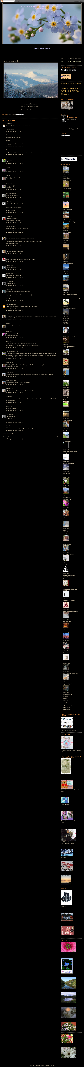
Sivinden (8, 273)
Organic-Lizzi (66, 211)
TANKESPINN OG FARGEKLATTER (67, 498)
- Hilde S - (65, 358)
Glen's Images (66, 632)
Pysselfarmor (9, 425)
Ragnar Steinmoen (10, 380)
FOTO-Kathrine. (67, 410)
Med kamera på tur (67, 694)
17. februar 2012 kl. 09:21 (14, 368)
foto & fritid (65, 273)
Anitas (64, 530)
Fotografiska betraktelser (69, 575)
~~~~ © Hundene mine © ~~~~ (70, 673)
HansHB (8, 216)
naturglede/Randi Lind (11, 351)
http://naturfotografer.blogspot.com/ (69, 128)
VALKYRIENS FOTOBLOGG (70, 554)
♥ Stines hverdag (67, 379)
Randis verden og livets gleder (70, 611)
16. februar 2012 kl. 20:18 (14, 232)
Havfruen (8, 235)
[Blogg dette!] (19, 114)
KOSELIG (65, 322)
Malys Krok (65, 430)
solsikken (65, 166)
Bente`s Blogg (66, 707)
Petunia (65, 487)
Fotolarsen (65, 325)
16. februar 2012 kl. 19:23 (14, 146)
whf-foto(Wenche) (67, 441)
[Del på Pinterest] (23, 114)
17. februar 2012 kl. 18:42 (14, 410)
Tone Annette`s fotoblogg (69, 336)
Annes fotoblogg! (67, 180)
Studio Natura (66, 703)
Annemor (8, 183)
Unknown (8, 123)
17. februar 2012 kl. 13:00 (14, 384)
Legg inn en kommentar (8, 433)
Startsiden (30, 436)
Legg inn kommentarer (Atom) (16, 439)
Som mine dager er (67, 533)
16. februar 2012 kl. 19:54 (14, 197)
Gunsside (65, 696)
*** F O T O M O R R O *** (69, 601)
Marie (7, 249)
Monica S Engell (10, 304)
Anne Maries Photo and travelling (71, 298)
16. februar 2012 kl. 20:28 (14, 253)
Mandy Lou (8, 362)
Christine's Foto (67, 318)
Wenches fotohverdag (68, 463)
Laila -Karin (8, 281)
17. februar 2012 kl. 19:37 (14, 422)
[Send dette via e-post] (17, 114)
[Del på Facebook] (22, 114)
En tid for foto (66, 663)
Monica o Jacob (10, 226)
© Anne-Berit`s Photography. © (42, 7)
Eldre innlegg (55, 436)
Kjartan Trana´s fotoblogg (69, 222)
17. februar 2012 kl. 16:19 (14, 402)
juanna (7, 341)
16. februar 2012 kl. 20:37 (14, 261)
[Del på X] (20, 114)
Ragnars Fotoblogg (67, 705)
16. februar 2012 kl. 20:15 (14, 222)
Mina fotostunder (10, 193)
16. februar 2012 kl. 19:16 (14, 131)
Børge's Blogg (66, 389)
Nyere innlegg (5, 436)
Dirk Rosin (65, 201)
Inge (7, 175)
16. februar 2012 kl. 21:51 (14, 300)
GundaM (8, 289)
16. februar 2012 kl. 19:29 (14, 154)
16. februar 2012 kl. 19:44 (14, 180)
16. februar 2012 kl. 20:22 (14, 245)
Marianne (8, 157)
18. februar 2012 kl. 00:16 (14, 430)
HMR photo (65, 284)
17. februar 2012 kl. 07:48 (14, 337)
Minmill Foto (66, 652)
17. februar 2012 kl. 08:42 (14, 359)
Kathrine (8, 331)
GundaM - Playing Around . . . (70, 308)
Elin (64, 578)
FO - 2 (64, 399)
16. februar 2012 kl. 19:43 (14, 164)
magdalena (65, 700)
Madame (8, 257)
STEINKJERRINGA (67, 420)
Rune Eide (8, 372)
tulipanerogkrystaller (68, 684)
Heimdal (65, 242)
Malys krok (8, 388)
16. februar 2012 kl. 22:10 (14, 320)
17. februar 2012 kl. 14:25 (14, 393)
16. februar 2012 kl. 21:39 (14, 277)
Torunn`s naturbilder (68, 565)
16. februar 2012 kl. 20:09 (14, 212)
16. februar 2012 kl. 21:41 (14, 285)
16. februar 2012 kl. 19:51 (14, 189)
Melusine (8, 406)
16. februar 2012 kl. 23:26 (14, 328)
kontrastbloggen (67, 544)
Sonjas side (66, 520)
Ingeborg (8, 265)
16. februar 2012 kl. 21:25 (14, 269)
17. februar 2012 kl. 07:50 (14, 347)
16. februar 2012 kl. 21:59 (14, 310)
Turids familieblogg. (68, 263)
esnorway (65, 642)
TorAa (7, 323)
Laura (7, 167)
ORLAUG (65, 509)
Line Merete (9, 314)
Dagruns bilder (66, 709)
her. (38, 109)
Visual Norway (66, 473)
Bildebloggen (66, 177)
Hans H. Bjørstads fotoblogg (70, 294)
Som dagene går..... (68, 190)
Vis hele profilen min (71, 119)
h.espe (7, 201)
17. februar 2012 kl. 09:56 (14, 376)
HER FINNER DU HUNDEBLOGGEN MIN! (71, 58)
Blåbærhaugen (66, 368)
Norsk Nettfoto (66, 253)
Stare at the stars (67, 621)
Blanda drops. (66, 477)
